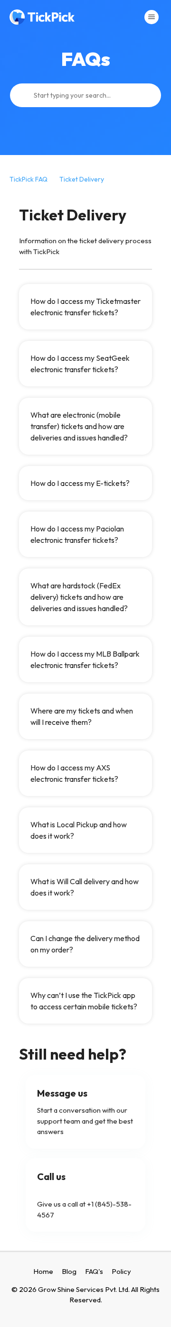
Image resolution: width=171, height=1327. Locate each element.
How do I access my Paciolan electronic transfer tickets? (77, 534)
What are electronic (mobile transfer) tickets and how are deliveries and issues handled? (79, 426)
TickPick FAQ (29, 179)
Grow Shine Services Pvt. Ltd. (84, 1289)
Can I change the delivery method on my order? (85, 943)
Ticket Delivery (81, 179)
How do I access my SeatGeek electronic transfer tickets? (80, 363)
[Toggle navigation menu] (152, 17)
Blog (69, 1271)
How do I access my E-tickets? (80, 483)
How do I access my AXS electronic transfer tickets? (74, 773)
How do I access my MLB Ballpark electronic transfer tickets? (85, 659)
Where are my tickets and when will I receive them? (81, 716)
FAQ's (94, 1271)
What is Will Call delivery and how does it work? (84, 887)
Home (43, 1271)
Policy (121, 1271)
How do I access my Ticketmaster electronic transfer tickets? (85, 306)
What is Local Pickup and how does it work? (78, 830)
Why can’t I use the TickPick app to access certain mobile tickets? (83, 1000)
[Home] (42, 17)
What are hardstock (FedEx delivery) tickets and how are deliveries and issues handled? (79, 597)
